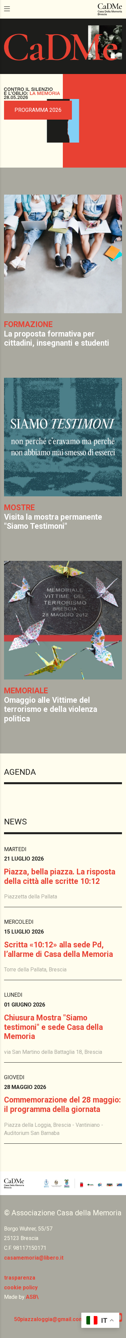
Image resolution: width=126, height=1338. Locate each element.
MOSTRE (19, 507)
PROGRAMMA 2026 (37, 110)
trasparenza (19, 1277)
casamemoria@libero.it (34, 1258)
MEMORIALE (26, 690)
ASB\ (32, 1297)
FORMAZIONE (28, 324)
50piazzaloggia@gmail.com (49, 1319)
